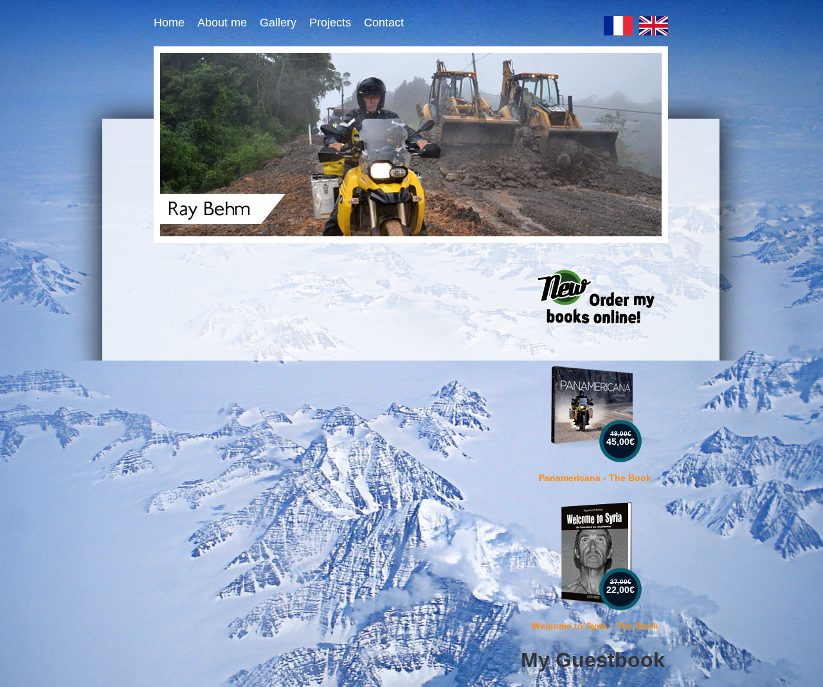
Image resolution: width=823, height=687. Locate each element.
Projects (330, 22)
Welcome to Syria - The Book (595, 626)
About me (222, 22)
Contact (384, 22)
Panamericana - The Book (595, 478)
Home (169, 22)
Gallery (278, 22)
